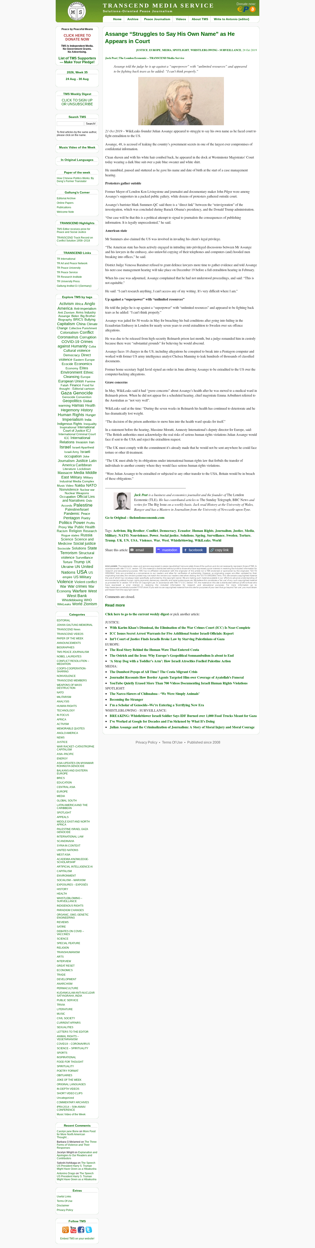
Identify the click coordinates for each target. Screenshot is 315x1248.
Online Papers (65, 202)
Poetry (85, 518)
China (81, 324)
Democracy (71, 355)
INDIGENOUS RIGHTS (70, 905)
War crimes (77, 586)
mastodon (169, 550)
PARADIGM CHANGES (70, 910)
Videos (181, 19)
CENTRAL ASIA (66, 787)
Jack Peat (141, 494)
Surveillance (84, 557)
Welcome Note (65, 211)
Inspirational (68, 427)
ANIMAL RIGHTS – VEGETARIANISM (68, 1038)
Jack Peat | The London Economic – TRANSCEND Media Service (144, 58)
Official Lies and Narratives (78, 498)
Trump (79, 562)
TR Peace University (69, 267)
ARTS (60, 956)
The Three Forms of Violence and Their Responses (77, 1144)
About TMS (200, 19)
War (63, 586)
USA (82, 572)
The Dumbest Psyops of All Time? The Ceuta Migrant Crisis (153, 671)
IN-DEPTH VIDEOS (68, 1088)
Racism (62, 531)
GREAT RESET (66, 965)
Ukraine (67, 566)
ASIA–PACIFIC (65, 754)
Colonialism (69, 332)
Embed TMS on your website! (77, 1238)
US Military (82, 577)
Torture (67, 562)
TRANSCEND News (68, 629)
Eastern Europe (84, 359)
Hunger (91, 415)
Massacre (65, 473)
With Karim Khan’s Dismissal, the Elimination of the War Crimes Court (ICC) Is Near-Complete (180, 627)
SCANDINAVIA (65, 841)
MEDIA (61, 796)
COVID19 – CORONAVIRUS (73, 1043)
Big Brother (88, 316)
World (77, 604)
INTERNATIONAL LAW (70, 836)
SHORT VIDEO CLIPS (69, 1093)
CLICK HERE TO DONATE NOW (77, 37)
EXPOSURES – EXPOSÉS (72, 884)
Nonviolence (69, 489)
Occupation (68, 496)
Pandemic (72, 514)
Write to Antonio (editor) (231, 19)
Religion (75, 531)
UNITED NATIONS (67, 850)
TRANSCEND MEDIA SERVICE (158, 5)
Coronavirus (67, 337)
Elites (84, 368)
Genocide (83, 392)
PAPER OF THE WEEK (70, 638)
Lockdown (84, 469)
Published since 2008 (203, 742)
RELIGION (63, 947)
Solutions (79, 548)
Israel (65, 446)
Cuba (92, 346)
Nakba (80, 485)
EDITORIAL (63, 620)
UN (77, 567)
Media (79, 473)
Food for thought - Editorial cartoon (76, 386)
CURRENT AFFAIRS (69, 1022)
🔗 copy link (219, 550)
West (92, 591)
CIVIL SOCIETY (66, 1018)
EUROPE (62, 791)
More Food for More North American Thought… (76, 1134)
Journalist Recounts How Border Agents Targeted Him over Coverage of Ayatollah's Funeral (177, 677)
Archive (132, 19)
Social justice (84, 543)
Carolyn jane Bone (68, 1131)
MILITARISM (64, 697)
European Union (71, 381)
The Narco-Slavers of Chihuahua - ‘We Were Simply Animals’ (155, 693)
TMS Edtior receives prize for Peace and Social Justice (73, 231)
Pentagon (71, 518)
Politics (65, 522)
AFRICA (61, 719)
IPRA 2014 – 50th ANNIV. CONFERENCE (71, 1108)
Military (76, 477)
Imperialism (72, 419)
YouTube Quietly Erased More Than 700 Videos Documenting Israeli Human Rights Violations (179, 683)
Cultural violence (76, 351)
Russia (86, 535)
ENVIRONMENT (66, 875)
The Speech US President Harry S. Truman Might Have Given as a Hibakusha (76, 1165)
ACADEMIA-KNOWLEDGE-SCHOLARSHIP (73, 861)
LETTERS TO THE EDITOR (72, 1031)
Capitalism (66, 323)
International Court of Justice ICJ (79, 429)
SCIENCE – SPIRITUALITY (72, 1048)
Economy (72, 368)
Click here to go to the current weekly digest (137, 613)
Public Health (85, 527)
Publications (64, 207)
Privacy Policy (65, 1210)
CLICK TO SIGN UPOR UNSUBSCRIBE (77, 102)
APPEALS (63, 817)
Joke (86, 456)
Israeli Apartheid (83, 447)
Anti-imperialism (85, 308)
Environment (71, 372)
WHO (88, 600)
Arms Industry (86, 312)
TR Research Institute (69, 276)
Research (90, 531)
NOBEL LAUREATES (69, 656)
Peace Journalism (157, 19)
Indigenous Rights (69, 424)
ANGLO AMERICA (67, 733)
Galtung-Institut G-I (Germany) (74, 285)
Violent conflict (85, 582)
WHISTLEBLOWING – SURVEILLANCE (69, 900)
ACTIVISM (63, 724)
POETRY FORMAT (67, 1070)
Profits (90, 523)
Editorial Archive (66, 198)
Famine (90, 381)
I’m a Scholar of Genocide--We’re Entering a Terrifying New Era (157, 704)
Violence (65, 581)
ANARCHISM (64, 983)
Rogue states (70, 535)
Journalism (66, 461)
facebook (196, 550)
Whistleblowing (72, 600)
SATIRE (61, 926)
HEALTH (62, 893)
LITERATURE (65, 1009)
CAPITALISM (64, 871)
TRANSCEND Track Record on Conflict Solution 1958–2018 (75, 239)
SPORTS (62, 1052)
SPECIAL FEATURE (68, 943)
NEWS (60, 737)
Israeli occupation (77, 454)
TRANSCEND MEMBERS (72, 680)
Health (90, 405)
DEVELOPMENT (66, 979)
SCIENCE (62, 938)
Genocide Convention (77, 397)
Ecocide (67, 364)
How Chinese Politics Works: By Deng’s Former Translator (75, 180)
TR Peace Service (67, 272)
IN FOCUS (63, 715)
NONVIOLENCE (66, 676)
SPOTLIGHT (64, 812)
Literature (69, 469)
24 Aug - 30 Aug (77, 79)
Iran (91, 442)
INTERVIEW (64, 961)
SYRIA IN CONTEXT (68, 845)
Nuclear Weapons (77, 493)
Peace (85, 513)
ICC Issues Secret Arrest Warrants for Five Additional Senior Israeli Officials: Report (172, 633)
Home (117, 19)
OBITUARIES (64, 1075)
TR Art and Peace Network (72, 263)
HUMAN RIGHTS (67, 706)
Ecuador (184, 530)
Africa (79, 304)
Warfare (79, 591)
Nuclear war (87, 489)
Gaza (66, 392)
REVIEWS (63, 922)
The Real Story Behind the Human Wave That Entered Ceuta (154, 649)
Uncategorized (65, 1097)
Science (67, 539)
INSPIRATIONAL (66, 1057)
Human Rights (71, 414)
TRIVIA (61, 1004)
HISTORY (62, 889)
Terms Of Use (64, 1201)
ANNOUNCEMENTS (69, 642)
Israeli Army (71, 452)
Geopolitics (72, 401)
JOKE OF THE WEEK (69, 1079)
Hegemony (70, 410)
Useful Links (64, 1196)
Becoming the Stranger (126, 699)
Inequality (90, 424)
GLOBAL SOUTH (67, 800)
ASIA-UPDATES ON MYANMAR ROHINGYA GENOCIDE (75, 765)
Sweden (231, 535)
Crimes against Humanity (75, 344)
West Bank (77, 595)
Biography (65, 319)
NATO (91, 485)
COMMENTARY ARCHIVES (73, 1102)
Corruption (88, 337)
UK (88, 562)
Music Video (65, 485)
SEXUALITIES (65, 1027)
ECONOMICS (65, 970)
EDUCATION (64, 782)
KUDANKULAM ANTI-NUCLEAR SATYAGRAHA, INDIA (76, 994)
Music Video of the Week (71, 1114)
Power (79, 522)
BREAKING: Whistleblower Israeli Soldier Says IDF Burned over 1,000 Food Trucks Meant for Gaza (183, 715)
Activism (66, 304)
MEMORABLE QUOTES (71, 728)
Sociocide (63, 548)
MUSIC (61, 1013)
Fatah (65, 385)
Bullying (89, 319)
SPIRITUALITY (65, 1066)
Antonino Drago (66, 1173)
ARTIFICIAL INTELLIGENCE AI (75, 866)
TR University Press (68, 281)
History (87, 410)
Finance (75, 385)
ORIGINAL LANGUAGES (71, 1084)
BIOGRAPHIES (65, 647)
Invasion (82, 442)
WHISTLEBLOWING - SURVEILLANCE (215, 50)
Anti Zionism (66, 312)
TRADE (61, 974)
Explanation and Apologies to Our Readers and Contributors (77, 1155)
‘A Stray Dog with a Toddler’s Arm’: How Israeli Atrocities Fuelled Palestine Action (170, 660)
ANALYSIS (63, 701)
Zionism (90, 604)
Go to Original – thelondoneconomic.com (134, 517)
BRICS (78, 319)
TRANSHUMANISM (68, 952)
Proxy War (65, 527)
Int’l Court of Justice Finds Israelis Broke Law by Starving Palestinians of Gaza (167, 638)
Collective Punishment (83, 328)
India (88, 419)
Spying (200, 535)
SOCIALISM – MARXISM (71, 880)
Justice (82, 461)
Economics (83, 364)
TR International (66, 258)
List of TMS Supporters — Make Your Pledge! (77, 60)
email (140, 550)
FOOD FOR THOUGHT (70, 1061)
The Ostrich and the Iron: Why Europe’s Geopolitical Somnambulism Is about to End (172, 655)
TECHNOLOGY (66, 710)
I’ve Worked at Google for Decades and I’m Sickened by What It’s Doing (162, 721)
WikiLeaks (64, 604)
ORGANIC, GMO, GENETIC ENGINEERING (73, 916)
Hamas (78, 405)
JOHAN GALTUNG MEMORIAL (75, 624)
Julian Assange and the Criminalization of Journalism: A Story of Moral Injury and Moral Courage (182, 726)
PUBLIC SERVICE (67, 1000)
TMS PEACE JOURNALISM (73, 651)
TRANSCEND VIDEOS (70, 633)
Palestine (83, 505)
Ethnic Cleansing (78, 374)
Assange (64, 316)
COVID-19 (70, 342)
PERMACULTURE (67, 988)
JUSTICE (142, 50)
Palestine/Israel (77, 509)
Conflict (86, 332)
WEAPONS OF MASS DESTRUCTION (69, 687)
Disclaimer (63, 1205)
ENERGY (62, 758)
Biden (75, 316)
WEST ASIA (63, 854)
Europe (85, 377)
